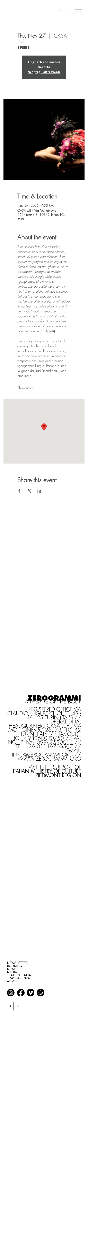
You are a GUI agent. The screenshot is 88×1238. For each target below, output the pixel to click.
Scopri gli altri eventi (44, 72)
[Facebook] (21, 992)
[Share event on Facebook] (19, 491)
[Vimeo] (30, 992)
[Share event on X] (29, 491)
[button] (17, 962)
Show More (25, 387)
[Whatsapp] (40, 992)
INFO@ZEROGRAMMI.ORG (42, 754)
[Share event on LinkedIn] (39, 491)
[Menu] (78, 9)
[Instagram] (11, 992)
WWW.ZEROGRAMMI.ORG (49, 758)
